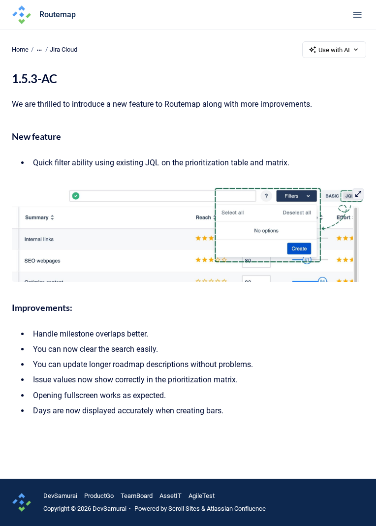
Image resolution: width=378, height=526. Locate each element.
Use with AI (334, 50)
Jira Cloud (63, 49)
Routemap (57, 14)
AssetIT (170, 495)
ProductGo (99, 495)
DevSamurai (60, 495)
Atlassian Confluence (236, 508)
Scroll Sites (184, 508)
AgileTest (202, 495)
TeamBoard (137, 495)
